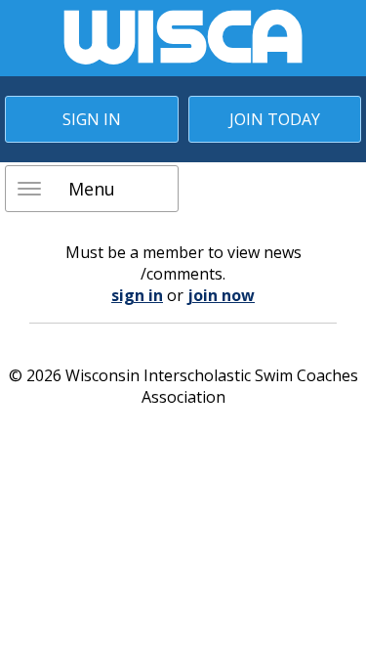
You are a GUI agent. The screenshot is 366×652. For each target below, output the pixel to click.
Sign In (91, 119)
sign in (137, 295)
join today (274, 119)
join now (221, 295)
